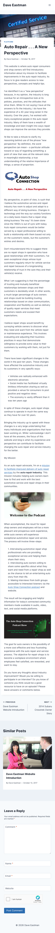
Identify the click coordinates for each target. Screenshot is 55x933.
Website (9, 888)
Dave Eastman (13, 59)
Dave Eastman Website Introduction (13, 706)
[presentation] (27, 753)
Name (9, 863)
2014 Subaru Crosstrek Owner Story (43, 708)
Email (9, 876)
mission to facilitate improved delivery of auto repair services (27, 469)
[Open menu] (49, 5)
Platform (8, 42)
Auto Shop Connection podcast (24, 587)
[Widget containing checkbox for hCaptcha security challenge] (23, 899)
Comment (11, 827)
